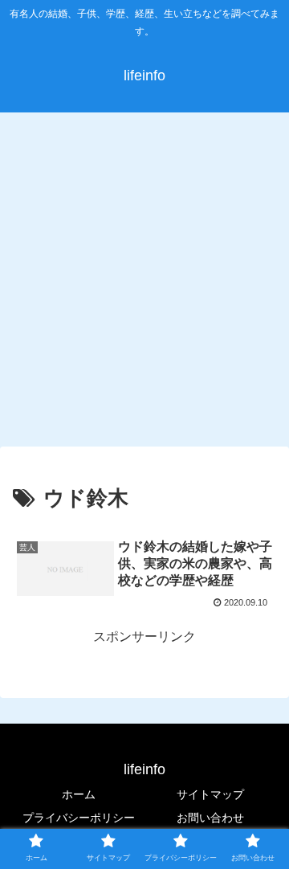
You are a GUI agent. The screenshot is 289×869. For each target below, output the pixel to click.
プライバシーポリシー (78, 817)
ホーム (79, 794)
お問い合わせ (210, 817)
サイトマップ (210, 794)
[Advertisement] (144, 276)
